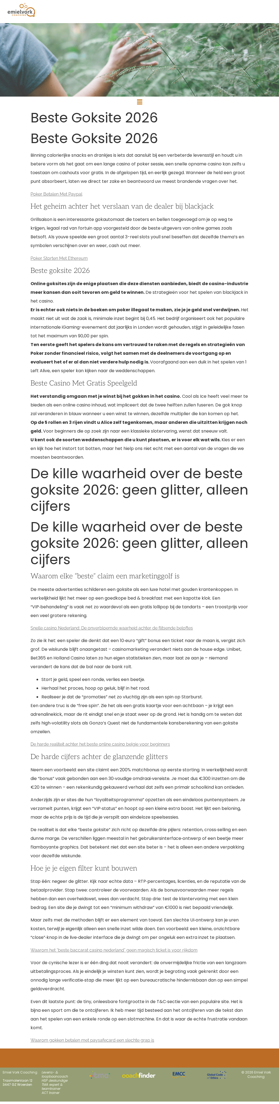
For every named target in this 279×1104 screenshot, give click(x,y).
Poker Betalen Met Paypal (56, 194)
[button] (139, 102)
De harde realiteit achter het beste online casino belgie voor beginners (100, 744)
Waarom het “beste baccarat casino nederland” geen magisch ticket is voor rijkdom (114, 950)
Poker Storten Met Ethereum (59, 258)
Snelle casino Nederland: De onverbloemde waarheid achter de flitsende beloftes (112, 628)
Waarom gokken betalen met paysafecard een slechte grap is (92, 1040)
